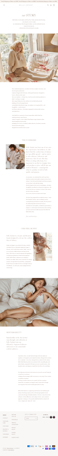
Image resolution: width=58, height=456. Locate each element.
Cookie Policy (14, 433)
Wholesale (15, 419)
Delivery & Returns (5, 430)
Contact (5, 418)
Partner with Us (14, 415)
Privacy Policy (14, 428)
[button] (4, 5)
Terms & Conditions (15, 423)
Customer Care (5, 422)
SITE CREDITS (11, 450)
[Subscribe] (35, 418)
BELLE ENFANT (10, 448)
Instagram (6, 434)
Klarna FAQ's (15, 437)
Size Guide (5, 426)
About (4, 415)
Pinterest (5, 437)
